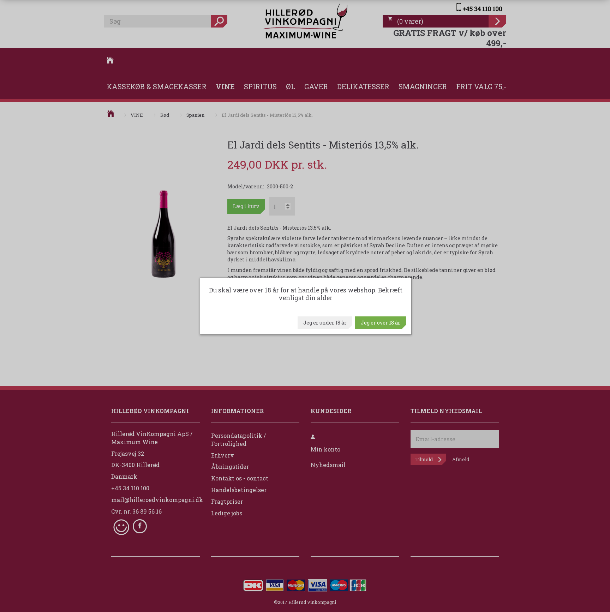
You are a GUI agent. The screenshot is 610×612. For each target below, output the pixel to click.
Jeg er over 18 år (380, 322)
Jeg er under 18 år (325, 322)
